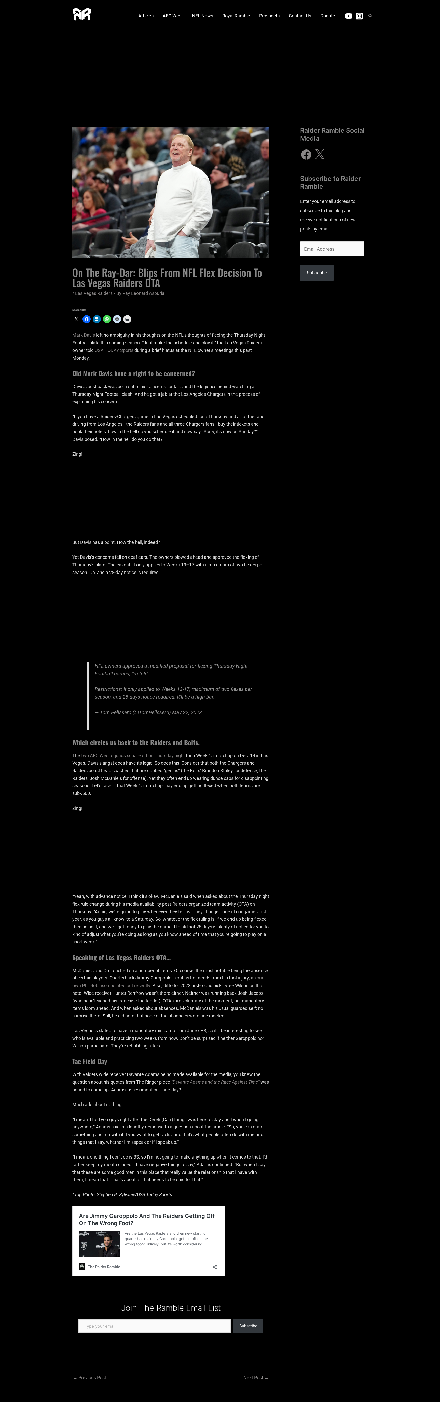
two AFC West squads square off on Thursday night (133, 755)
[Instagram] (359, 16)
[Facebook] (306, 154)
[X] (319, 154)
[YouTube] (348, 16)
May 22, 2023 (187, 712)
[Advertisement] (220, 70)
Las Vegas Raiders (94, 293)
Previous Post (89, 1377)
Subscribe (248, 1326)
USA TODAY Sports (114, 350)
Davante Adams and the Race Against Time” (216, 1082)
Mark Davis (83, 335)
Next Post (256, 1377)
